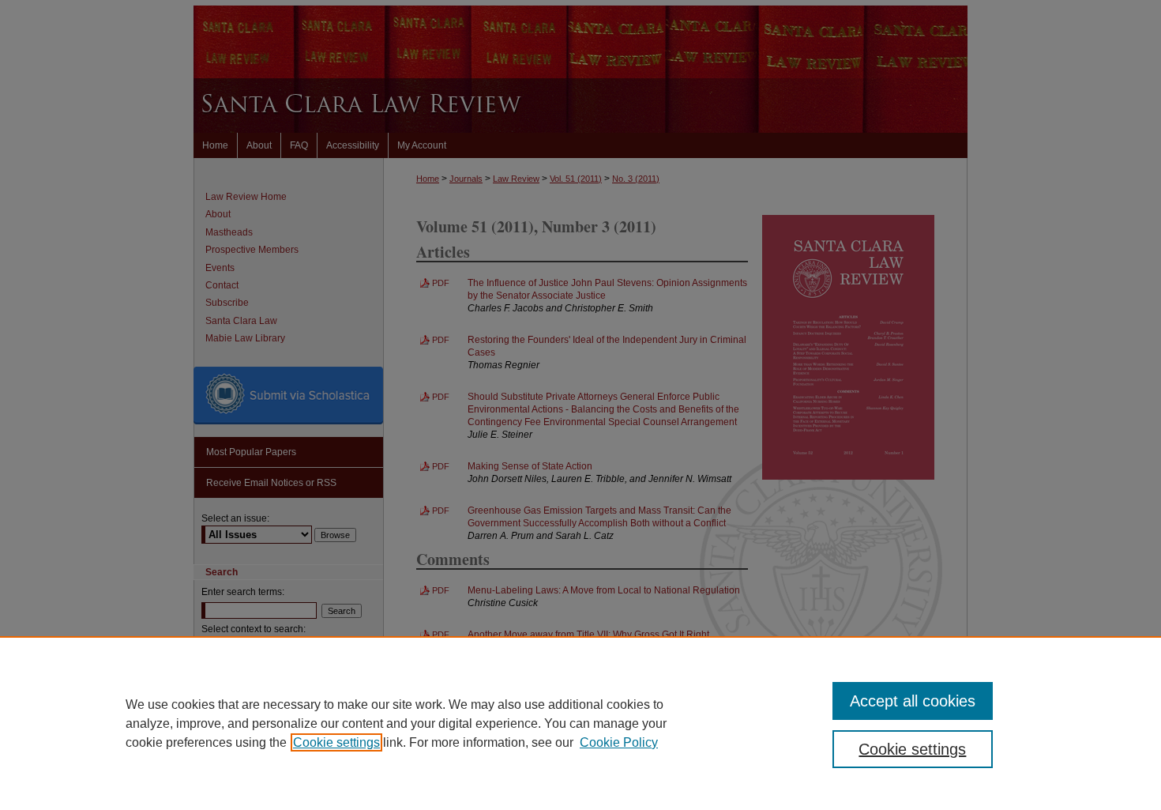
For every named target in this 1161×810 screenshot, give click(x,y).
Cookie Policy (619, 742)
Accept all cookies (912, 701)
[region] (580, 723)
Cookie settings (336, 742)
